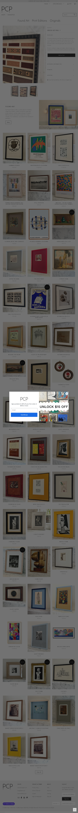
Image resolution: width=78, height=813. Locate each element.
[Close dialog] (66, 393)
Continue (24, 415)
